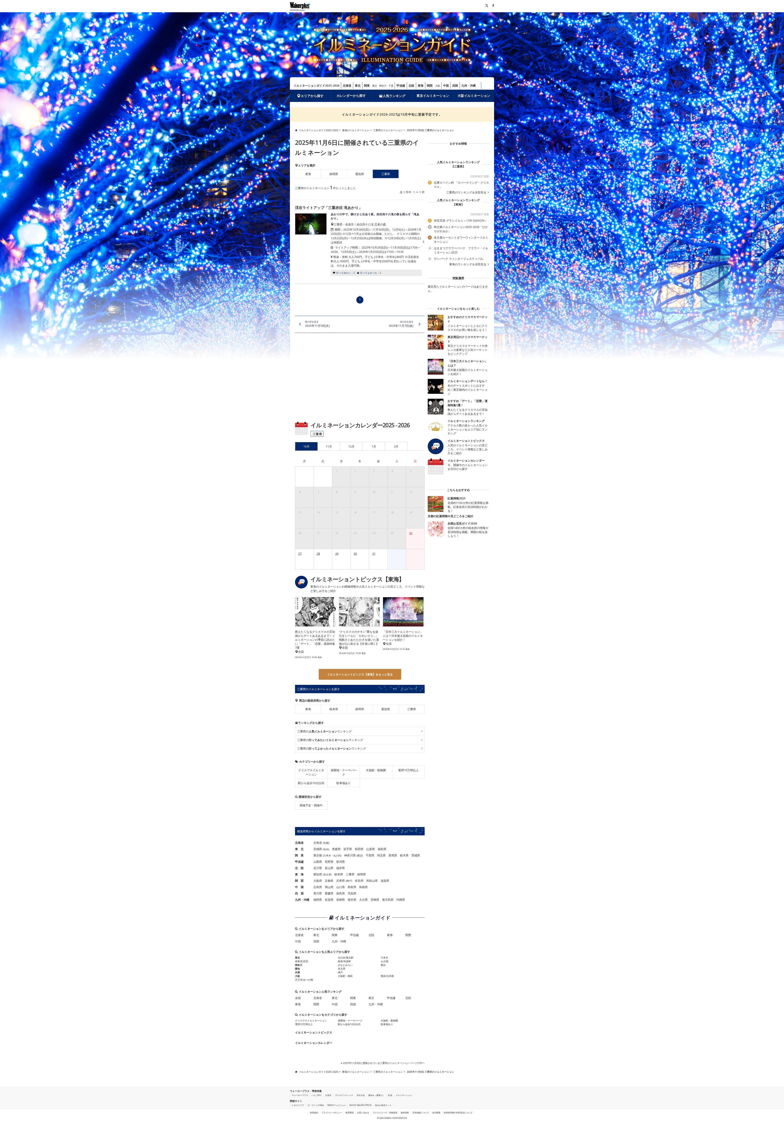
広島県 (317, 887)
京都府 (329, 881)
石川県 (317, 868)
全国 (298, 998)
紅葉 (390, 1095)
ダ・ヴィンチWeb (315, 1105)
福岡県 (317, 900)
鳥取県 (352, 887)
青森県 (336, 849)
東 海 (299, 874)
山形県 (370, 849)
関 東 (299, 855)
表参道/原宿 (301, 961)
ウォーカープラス (300, 1095)
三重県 (411, 709)
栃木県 (404, 855)
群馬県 (393, 855)
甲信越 (400, 85)
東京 (374, 85)
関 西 (299, 881)
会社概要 (436, 1112)
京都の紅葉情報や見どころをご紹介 (450, 516)
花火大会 (361, 1095)
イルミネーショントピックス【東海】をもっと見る (360, 674)
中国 (446, 85)
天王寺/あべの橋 (304, 979)
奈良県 (359, 881)
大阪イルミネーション (474, 95)
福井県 (340, 868)
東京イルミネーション (432, 95)
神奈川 (382, 85)
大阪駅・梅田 (345, 976)
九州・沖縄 (468, 85)
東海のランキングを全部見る (468, 264)
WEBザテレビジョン (336, 1105)
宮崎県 (375, 900)
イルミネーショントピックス (313, 1032)
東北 (358, 85)
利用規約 (314, 1112)
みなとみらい (345, 965)
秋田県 (359, 849)
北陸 (411, 85)
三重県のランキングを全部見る (466, 192)
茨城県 (415, 855)
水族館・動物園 (376, 770)
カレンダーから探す (351, 95)
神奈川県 (350, 855)
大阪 (437, 85)
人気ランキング (394, 96)
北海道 (347, 85)
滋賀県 (385, 881)
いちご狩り (317, 1095)
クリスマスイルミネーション (311, 772)
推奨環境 (349, 1112)
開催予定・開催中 (311, 805)
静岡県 (334, 174)
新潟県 (340, 862)
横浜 (359, 855)
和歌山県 (372, 881)
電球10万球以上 (408, 770)
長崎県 (340, 900)
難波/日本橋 (387, 976)
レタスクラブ (298, 1105)
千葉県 (370, 855)
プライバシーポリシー (332, 1112)
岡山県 (329, 887)
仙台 (326, 849)
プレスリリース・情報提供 (385, 1112)
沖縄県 (400, 900)
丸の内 (337, 855)
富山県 (329, 868)
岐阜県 (334, 709)
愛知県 (359, 174)
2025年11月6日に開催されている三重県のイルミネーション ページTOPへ (383, 1063)
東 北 (299, 849)
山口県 (340, 887)
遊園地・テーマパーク (343, 772)
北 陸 (299, 868)
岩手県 (347, 849)
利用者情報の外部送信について (458, 1112)
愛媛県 (329, 893)
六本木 (327, 855)
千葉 (391, 85)
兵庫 (297, 972)
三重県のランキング (324, 731)
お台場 (384, 961)
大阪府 (317, 881)
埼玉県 (381, 855)
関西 (430, 85)
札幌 (326, 843)
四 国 (299, 893)
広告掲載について (420, 1112)
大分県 (363, 900)
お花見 (328, 1095)
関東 (367, 85)
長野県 (329, 862)
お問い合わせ (363, 1112)
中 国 (299, 887)
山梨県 (317, 862)
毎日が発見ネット (383, 1105)
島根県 (363, 887)
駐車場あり (343, 783)
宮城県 (317, 849)
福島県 (382, 849)
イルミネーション (404, 1095)
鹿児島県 (387, 900)
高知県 (352, 893)
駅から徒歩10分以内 (311, 783)
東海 (420, 85)
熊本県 (352, 900)
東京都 (317, 855)
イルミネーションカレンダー (313, 1043)
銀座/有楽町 (344, 961)
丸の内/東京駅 (345, 957)
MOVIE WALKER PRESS (360, 1105)
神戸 (348, 881)
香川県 (317, 893)
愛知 (297, 968)
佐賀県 (329, 900)
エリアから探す (312, 96)
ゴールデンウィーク (344, 1095)
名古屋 (327, 874)
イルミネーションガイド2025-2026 (316, 85)
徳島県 (340, 893)
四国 (455, 85)
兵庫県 (340, 881)
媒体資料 (405, 1112)
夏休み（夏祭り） (376, 1095)
